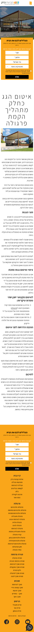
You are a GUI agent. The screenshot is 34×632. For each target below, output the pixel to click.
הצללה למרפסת (17, 485)
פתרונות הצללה (17, 482)
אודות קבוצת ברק (17, 479)
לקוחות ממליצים (17, 488)
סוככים (17, 580)
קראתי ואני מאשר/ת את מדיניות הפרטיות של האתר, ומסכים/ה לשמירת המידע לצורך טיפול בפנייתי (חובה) (17, 71)
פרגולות (17, 503)
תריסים (17, 601)
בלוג (17, 491)
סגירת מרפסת (17, 554)
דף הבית (23, 26)
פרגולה (14, 308)
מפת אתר (17, 497)
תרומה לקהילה (17, 494)
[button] (30, 3)
